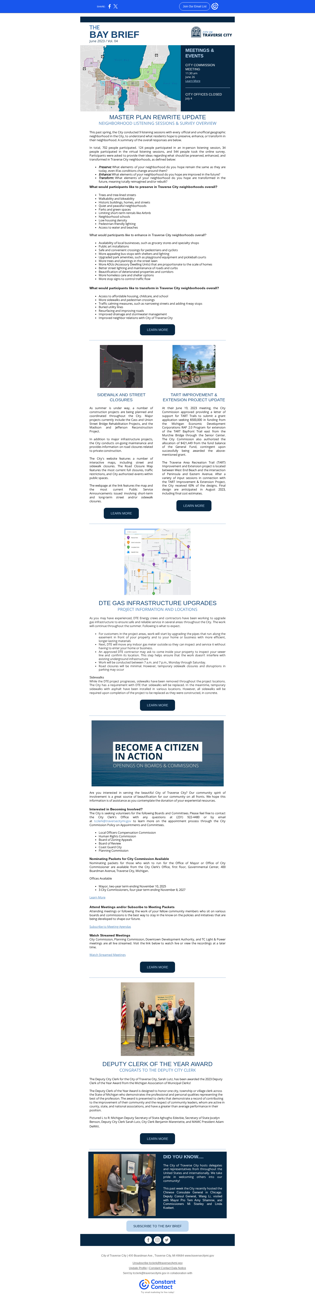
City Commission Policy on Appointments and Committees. (157, 823)
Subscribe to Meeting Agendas (110, 926)
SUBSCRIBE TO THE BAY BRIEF (157, 1226)
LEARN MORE (157, 330)
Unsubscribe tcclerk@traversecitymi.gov (158, 1263)
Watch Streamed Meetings (107, 955)
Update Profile (138, 1268)
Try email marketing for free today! (157, 1292)
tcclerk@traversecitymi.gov (112, 821)
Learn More (192, 81)
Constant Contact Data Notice (167, 1268)
